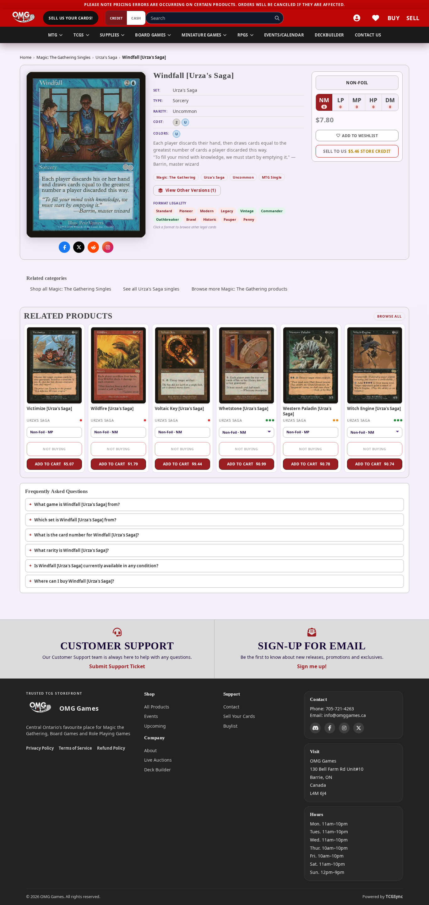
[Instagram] (344, 728)
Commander (272, 210)
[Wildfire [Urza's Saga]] (118, 365)
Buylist (230, 726)
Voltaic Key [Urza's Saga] (179, 408)
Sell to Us (357, 151)
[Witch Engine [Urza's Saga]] (374, 365)
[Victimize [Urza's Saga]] (54, 365)
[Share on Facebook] (64, 247)
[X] (358, 728)
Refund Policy (111, 748)
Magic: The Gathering (176, 177)
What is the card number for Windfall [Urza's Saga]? (86, 535)
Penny (248, 219)
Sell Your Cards (239, 716)
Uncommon (243, 177)
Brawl (191, 219)
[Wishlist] (376, 18)
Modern (207, 210)
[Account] (357, 18)
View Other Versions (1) (191, 190)
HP (375, 103)
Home (25, 57)
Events (151, 716)
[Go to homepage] (24, 18)
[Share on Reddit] (93, 247)
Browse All (389, 316)
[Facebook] (329, 728)
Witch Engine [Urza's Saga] (374, 408)
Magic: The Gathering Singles (63, 57)
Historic (209, 219)
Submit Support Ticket (117, 666)
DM (391, 103)
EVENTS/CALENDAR (284, 35)
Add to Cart (54, 464)
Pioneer (186, 210)
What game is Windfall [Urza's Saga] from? (77, 504)
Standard (164, 210)
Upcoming (155, 726)
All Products (156, 707)
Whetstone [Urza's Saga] (243, 408)
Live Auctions (158, 760)
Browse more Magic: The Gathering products (239, 289)
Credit (116, 18)
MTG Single (272, 177)
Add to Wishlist (359, 135)
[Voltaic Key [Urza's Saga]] (182, 365)
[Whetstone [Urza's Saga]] (246, 365)
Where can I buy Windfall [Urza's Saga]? (74, 581)
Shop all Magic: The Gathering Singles (70, 289)
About (150, 750)
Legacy (227, 210)
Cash (136, 18)
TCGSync (394, 896)
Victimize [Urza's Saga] (49, 408)
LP (343, 103)
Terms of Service (75, 748)
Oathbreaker (167, 219)
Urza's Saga (106, 57)
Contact (231, 707)
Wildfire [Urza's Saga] (112, 408)
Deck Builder (157, 770)
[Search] (277, 18)
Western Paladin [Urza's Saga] (307, 411)
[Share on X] (78, 247)
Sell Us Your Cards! (70, 18)
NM (325, 103)
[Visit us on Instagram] (107, 247)
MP (358, 103)
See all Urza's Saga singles (151, 289)
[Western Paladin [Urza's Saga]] (310, 365)
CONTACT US (368, 35)
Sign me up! (312, 666)
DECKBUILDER (329, 35)
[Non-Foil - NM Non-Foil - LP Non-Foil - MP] (246, 432)
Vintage (247, 210)
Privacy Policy (40, 748)
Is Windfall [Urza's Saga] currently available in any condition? (96, 566)
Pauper (230, 219)
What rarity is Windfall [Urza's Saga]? (71, 550)
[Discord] (315, 728)
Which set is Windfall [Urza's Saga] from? (75, 520)
